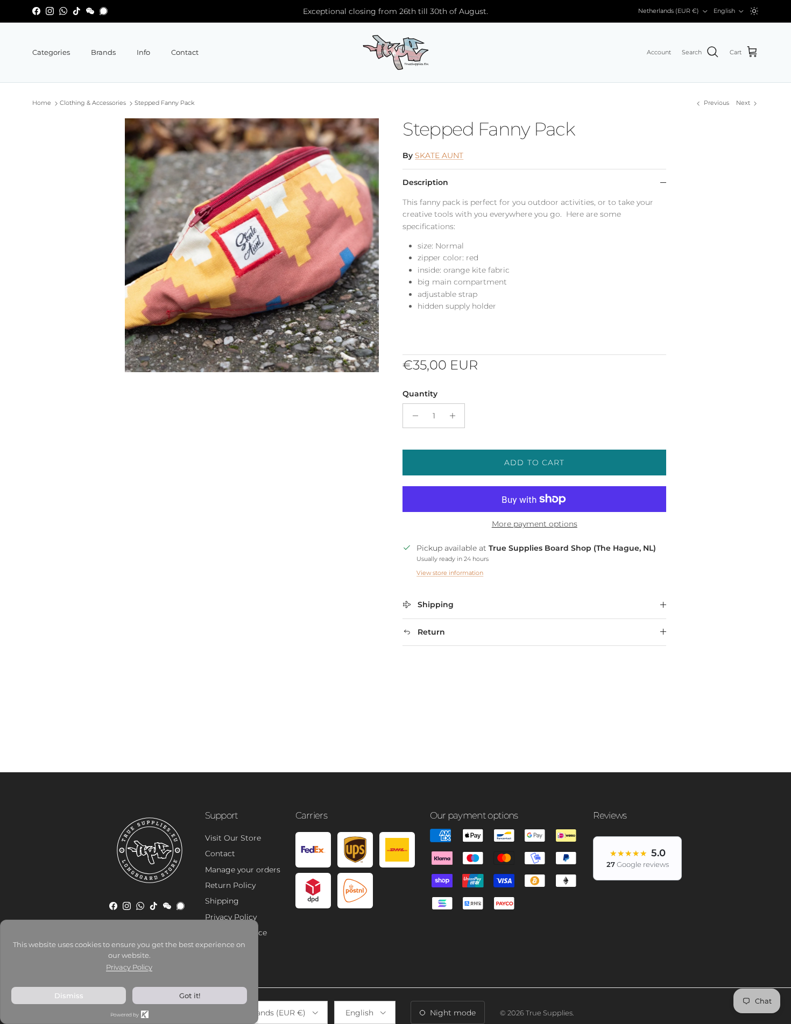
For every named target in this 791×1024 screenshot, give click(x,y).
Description (425, 182)
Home (41, 103)
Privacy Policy (231, 917)
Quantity (419, 394)
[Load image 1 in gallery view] (252, 245)
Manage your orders (242, 869)
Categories (51, 52)
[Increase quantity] (455, 416)
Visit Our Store (233, 838)
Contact (185, 52)
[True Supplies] (396, 52)
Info (143, 52)
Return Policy (230, 885)
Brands (103, 52)
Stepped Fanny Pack (164, 103)
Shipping (222, 901)
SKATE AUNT (439, 155)
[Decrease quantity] (412, 416)
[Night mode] (754, 11)
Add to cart (534, 462)
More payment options (534, 524)
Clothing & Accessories (93, 103)
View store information (449, 573)
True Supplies (549, 1012)
